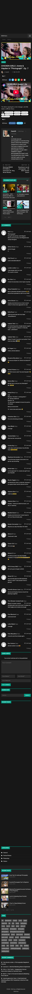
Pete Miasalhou (12, 633)
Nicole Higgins (12, 480)
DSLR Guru (4, 36)
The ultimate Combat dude (15, 601)
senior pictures (22, 942)
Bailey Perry (11, 392)
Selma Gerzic (12, 247)
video (17, 945)
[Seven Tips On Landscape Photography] (4, 877)
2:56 (9, 314)
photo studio (5, 937)
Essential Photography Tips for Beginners (19, 882)
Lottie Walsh (11, 624)
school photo (22, 940)
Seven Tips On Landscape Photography (18, 875)
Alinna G (10, 534)
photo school (19, 934)
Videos (3, 62)
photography (21, 929)
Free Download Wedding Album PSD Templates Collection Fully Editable (14, 980)
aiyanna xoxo (12, 491)
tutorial (12, 945)
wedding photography (16, 948)
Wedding (26, 945)
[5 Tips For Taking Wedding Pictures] (4, 905)
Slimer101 (11, 576)
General (5, 852)
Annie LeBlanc (24, 112)
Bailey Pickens (12, 369)
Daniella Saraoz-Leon (14, 589)
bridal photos (8, 920)
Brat (3, 114)
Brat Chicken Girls (9, 114)
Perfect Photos (7, 855)
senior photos (13, 942)
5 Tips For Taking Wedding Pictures (17, 903)
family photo (23, 923)
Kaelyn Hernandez (13, 524)
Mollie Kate (11, 468)
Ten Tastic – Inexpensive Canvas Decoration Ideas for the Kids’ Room (13, 970)
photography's (5, 931)
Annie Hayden (17, 112)
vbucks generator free (9, 978)
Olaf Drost (11, 258)
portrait (17, 937)
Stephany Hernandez (14, 457)
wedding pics (26, 948)
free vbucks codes (8, 962)
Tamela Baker (12, 436)
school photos (5, 942)
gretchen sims (12, 416)
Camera (15, 920)
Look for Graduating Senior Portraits (18, 896)
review (10, 940)
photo (17, 926)
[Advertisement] (16, 17)
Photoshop (6, 858)
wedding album (5, 948)
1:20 (9, 395)
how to (8, 926)
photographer (13, 929)
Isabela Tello (11, 323)
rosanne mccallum (13, 358)
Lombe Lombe (12, 268)
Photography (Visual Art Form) (17, 931)
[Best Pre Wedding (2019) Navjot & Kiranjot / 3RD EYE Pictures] (23, 204)
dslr (13, 923)
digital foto (4, 923)
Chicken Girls (17, 114)
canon (20, 920)
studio (3, 945)
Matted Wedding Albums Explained (20, 967)
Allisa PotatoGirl (12, 289)
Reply (29, 242)
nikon (13, 926)
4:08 (9, 494)
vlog (21, 945)
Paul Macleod (12, 614)
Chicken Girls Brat (5, 116)
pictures (11, 937)
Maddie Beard (12, 512)
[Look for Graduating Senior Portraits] (4, 898)
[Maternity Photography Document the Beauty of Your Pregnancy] (4, 891)
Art (2, 920)
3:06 (10, 372)
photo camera (5, 929)
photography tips (5, 934)
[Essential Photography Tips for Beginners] (4, 884)
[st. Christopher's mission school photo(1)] (23, 188)
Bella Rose (11, 312)
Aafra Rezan (11, 300)
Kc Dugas (10, 348)
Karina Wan (11, 381)
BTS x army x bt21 (13, 566)
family (17, 923)
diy (9, 923)
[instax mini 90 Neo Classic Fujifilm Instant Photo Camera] (9, 204)
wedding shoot (5, 951)
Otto (4, 969)
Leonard (5, 967)
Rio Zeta (10, 279)
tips (7, 945)
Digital (25, 920)
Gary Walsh (11, 426)
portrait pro (4, 940)
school (15, 940)
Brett (4, 974)
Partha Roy (11, 445)
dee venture (11, 643)
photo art (23, 926)
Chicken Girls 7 (25, 114)
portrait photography (25, 937)
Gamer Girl (11, 543)
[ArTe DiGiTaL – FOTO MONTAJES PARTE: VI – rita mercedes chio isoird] (9, 188)
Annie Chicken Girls (9, 112)
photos (13, 934)
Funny (3, 926)
